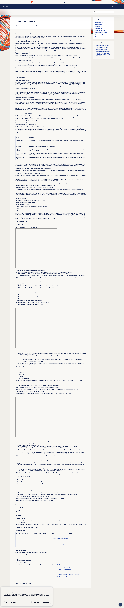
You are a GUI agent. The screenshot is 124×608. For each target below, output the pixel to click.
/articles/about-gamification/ (63, 571)
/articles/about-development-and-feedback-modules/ (68, 574)
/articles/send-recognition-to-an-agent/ (65, 576)
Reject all (36, 602)
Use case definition (98, 28)
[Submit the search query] (94, 11)
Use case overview (98, 26)
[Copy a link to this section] (36, 21)
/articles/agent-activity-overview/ (64, 569)
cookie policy (45, 595)
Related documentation (99, 34)
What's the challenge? (99, 22)
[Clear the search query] (112, 11)
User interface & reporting (100, 30)
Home (11, 11)
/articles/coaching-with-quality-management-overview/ (68, 567)
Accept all (46, 602)
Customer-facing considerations (101, 32)
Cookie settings (11, 602)
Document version (98, 36)
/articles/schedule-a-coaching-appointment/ (66, 564)
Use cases (17, 11)
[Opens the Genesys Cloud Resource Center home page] (10, 6)
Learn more (88, 2)
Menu (108, 6)
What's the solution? (99, 24)
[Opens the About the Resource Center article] (120, 7)
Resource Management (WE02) (59, 544)
